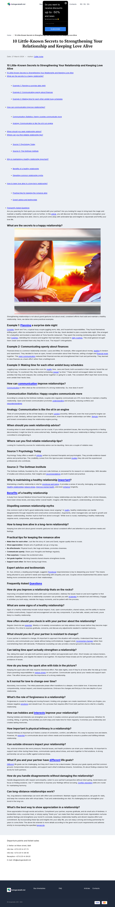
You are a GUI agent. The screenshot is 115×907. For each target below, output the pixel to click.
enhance (66, 487)
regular (56, 372)
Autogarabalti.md (18, 4)
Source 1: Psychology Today (24, 144)
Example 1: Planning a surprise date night (29, 86)
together (14, 338)
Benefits (12, 492)
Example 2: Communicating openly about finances (33, 92)
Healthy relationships (15, 487)
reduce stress (29, 487)
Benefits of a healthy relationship (26, 169)
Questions (35, 583)
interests (39, 712)
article (53, 214)
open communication (27, 356)
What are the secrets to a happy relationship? (25, 76)
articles (39, 455)
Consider (10, 330)
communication (27, 383)
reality (67, 510)
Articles (87, 888)
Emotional (52, 572)
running (57, 414)
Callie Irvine (38, 57)
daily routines (77, 338)
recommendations (53, 474)
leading (97, 351)
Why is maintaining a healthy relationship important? (27, 159)
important (64, 479)
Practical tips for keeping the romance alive (30, 193)
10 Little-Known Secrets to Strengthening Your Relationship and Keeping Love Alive (40, 73)
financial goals (102, 354)
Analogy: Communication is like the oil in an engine (33, 123)
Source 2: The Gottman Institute (25, 151)
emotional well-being (50, 484)
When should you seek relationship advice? (24, 131)
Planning (25, 325)
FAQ (60, 888)
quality (49, 369)
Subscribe (55, 29)
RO (81, 4)
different (55, 759)
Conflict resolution (85, 783)
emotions (24, 704)
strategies (73, 597)
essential (28, 625)
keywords (41, 825)
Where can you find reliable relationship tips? (25, 135)
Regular (95, 417)
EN (88, 4)
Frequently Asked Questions (18, 208)
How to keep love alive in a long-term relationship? (27, 184)
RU (85, 4)
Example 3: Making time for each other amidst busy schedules (38, 99)
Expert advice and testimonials (25, 200)
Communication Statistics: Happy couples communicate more (37, 117)
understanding (58, 401)
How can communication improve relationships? (26, 107)
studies (74, 458)
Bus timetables (39, 888)
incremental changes (84, 641)
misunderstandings (14, 404)
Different (10, 764)
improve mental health (45, 487)
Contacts (72, 4)
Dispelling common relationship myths (28, 175)
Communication (13, 388)
